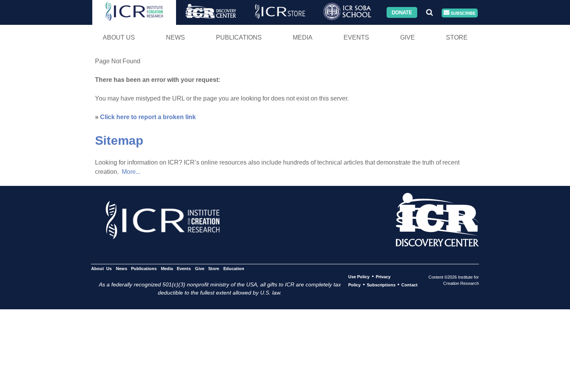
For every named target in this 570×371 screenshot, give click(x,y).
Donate (402, 12)
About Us (119, 37)
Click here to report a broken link (148, 117)
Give (407, 37)
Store (457, 37)
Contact (409, 285)
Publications (239, 37)
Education (233, 268)
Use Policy (359, 276)
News (175, 37)
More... (131, 171)
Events (356, 37)
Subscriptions (381, 285)
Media (303, 37)
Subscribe (462, 12)
